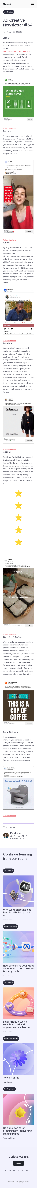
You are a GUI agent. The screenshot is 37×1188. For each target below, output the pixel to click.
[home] (6, 3)
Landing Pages (9, 1089)
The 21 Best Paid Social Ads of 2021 (16, 51)
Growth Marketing (10, 927)
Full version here (9, 128)
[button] (32, 4)
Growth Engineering (11, 1039)
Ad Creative (8, 12)
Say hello (18, 1163)
